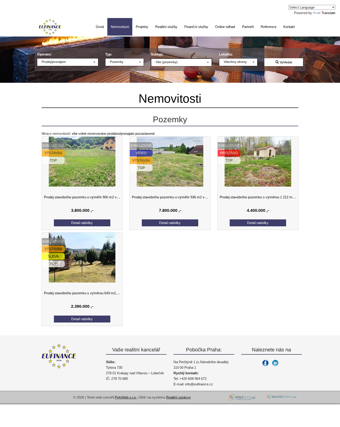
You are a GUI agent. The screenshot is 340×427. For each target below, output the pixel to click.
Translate (328, 13)
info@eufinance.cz (199, 384)
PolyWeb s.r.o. (126, 397)
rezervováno (96, 133)
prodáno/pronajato (120, 133)
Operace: (44, 54)
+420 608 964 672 (193, 379)
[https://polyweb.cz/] (243, 397)
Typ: (108, 54)
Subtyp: (157, 54)
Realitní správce (178, 397)
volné (82, 133)
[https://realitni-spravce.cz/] (281, 397)
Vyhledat (285, 62)
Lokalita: (226, 54)
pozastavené (145, 133)
